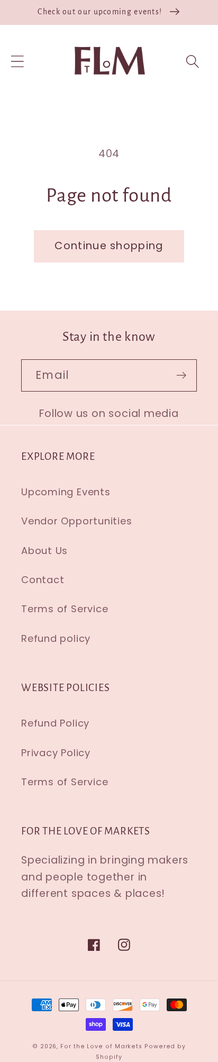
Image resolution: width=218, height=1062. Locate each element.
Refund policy (55, 638)
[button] (17, 61)
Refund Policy (55, 723)
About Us (44, 550)
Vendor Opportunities (76, 521)
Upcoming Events (66, 491)
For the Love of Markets (101, 1046)
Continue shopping (108, 246)
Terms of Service (64, 608)
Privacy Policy (55, 752)
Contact (42, 579)
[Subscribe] (181, 375)
